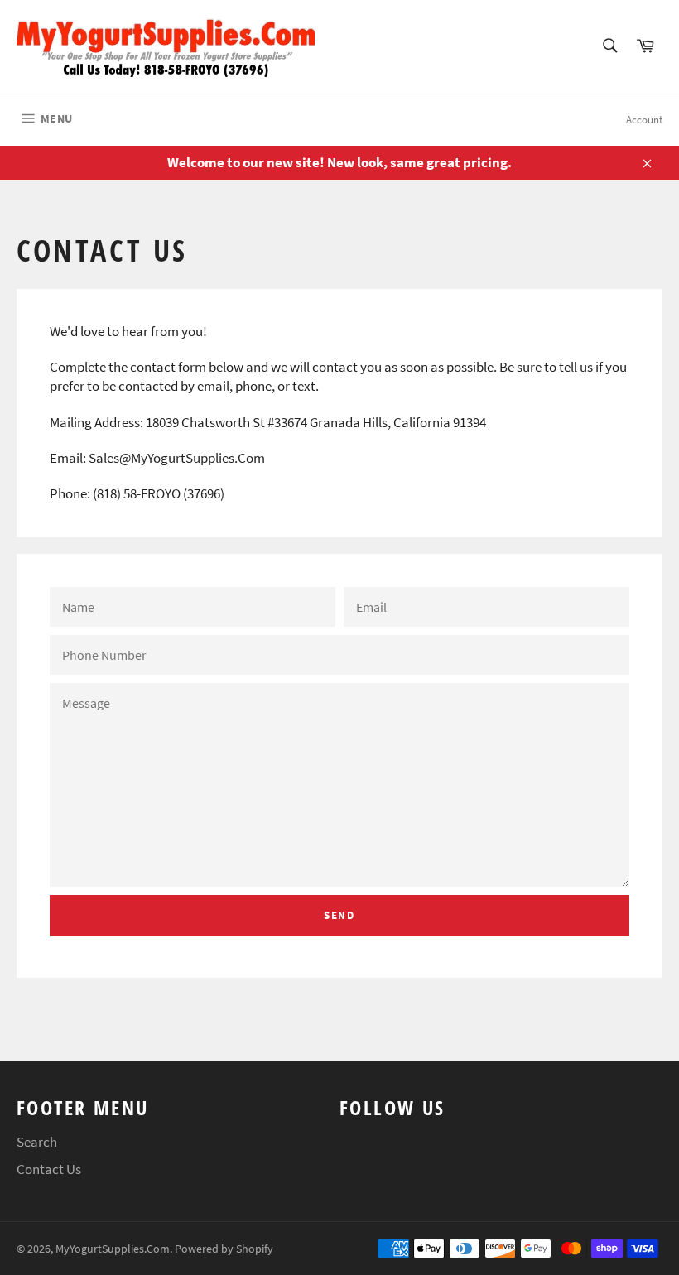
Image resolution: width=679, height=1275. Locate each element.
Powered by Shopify (224, 1249)
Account (644, 120)
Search (37, 1142)
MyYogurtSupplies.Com (112, 1249)
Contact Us (49, 1169)
